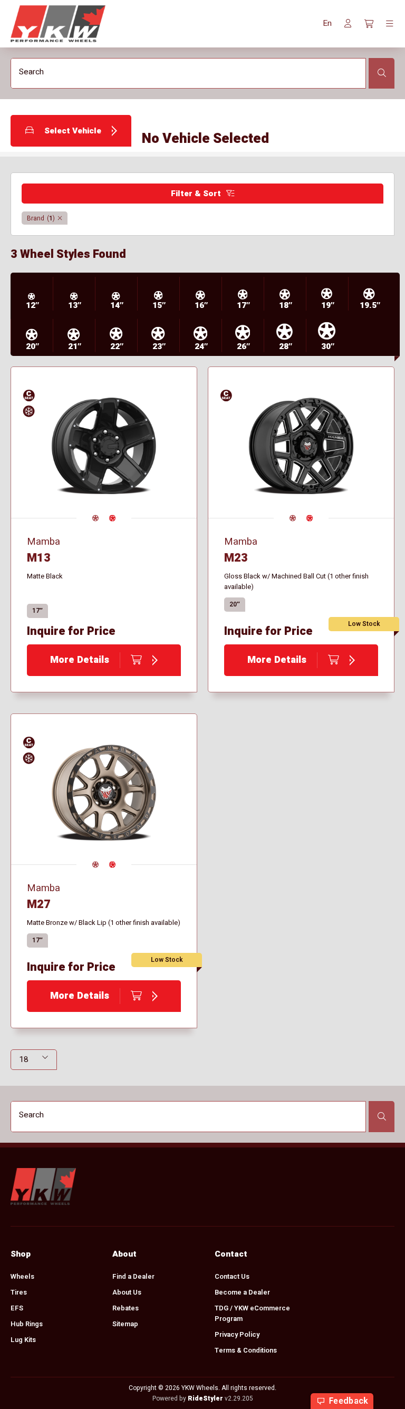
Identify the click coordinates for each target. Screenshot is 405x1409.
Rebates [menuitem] (125, 1308)
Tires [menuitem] (19, 1292)
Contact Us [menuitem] (232, 1276)
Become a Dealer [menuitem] (242, 1292)
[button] (327, 23)
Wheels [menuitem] (22, 1276)
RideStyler (205, 1398)
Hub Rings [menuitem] (27, 1324)
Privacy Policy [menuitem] (237, 1334)
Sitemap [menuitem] (125, 1324)
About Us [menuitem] (126, 1292)
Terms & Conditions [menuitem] (246, 1350)
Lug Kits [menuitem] (23, 1340)
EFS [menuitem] (17, 1308)
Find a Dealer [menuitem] (133, 1276)
